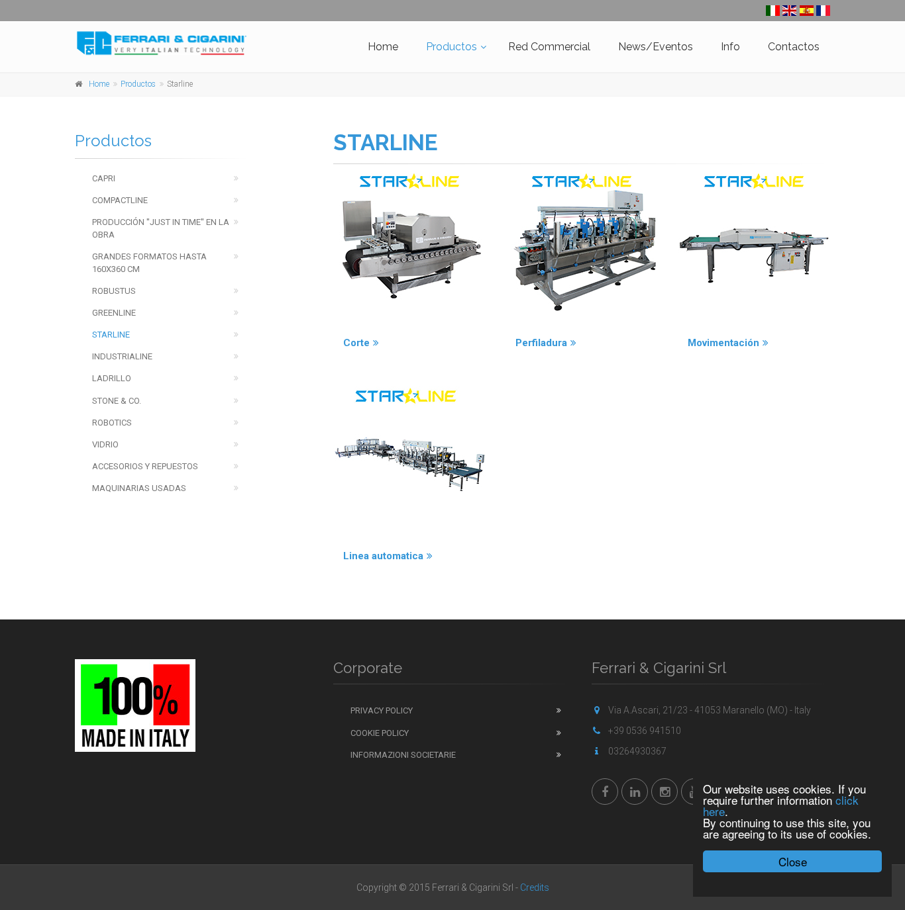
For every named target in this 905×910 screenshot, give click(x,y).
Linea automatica (383, 556)
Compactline (120, 200)
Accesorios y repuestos (145, 466)
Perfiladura (541, 343)
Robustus (114, 291)
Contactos (794, 46)
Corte (356, 343)
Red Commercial (549, 46)
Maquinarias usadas (139, 488)
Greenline (114, 313)
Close (792, 861)
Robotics (112, 423)
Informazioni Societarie (403, 755)
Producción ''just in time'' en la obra (160, 228)
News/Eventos (655, 46)
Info (730, 46)
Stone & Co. (116, 401)
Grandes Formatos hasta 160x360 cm (149, 262)
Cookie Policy (379, 733)
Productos (451, 46)
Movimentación (723, 343)
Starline (111, 335)
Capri (103, 178)
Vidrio (105, 444)
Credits (534, 887)
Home (383, 46)
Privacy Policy (381, 710)
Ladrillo (111, 378)
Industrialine (122, 356)
